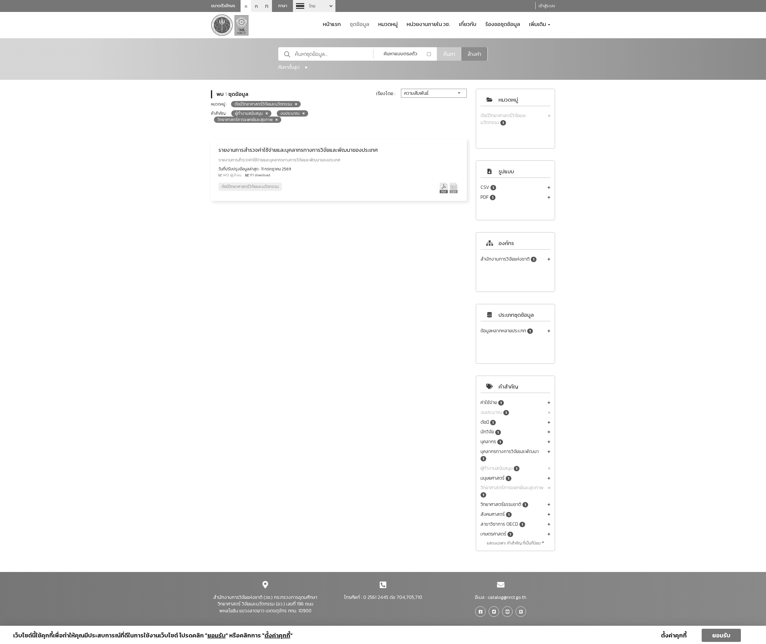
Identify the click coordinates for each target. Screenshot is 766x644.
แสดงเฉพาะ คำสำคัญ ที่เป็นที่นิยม (514, 543)
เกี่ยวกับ (467, 23)
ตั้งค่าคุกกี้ (674, 635)
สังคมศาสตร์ (495, 514)
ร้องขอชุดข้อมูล (502, 23)
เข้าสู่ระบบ (547, 6)
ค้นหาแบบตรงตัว (400, 53)
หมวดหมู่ (388, 23)
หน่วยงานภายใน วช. (428, 23)
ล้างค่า (474, 54)
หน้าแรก (332, 23)
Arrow (314, 6)
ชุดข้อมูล (359, 23)
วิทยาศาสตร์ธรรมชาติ (503, 504)
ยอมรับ (721, 635)
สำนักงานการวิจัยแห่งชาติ (507, 259)
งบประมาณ (494, 412)
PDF (487, 197)
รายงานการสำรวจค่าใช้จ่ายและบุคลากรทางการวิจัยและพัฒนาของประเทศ (298, 150)
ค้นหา (449, 54)
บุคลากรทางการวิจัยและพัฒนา (510, 454)
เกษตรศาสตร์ (496, 533)
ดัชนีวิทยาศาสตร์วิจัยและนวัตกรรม (503, 119)
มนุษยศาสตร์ (495, 478)
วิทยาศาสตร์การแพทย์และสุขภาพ (512, 491)
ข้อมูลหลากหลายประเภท (506, 330)
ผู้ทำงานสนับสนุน (499, 468)
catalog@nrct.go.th (507, 597)
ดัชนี (487, 422)
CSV (487, 187)
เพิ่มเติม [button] (538, 23)
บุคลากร (491, 441)
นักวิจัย (490, 431)
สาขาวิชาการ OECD (502, 524)
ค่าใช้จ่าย (491, 402)
